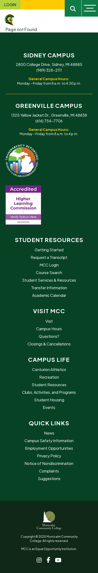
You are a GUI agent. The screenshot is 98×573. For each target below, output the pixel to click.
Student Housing (49, 399)
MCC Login (49, 264)
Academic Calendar (49, 295)
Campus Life (49, 359)
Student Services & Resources (49, 280)
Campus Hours (49, 328)
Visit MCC (49, 311)
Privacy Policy (49, 455)
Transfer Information (49, 287)
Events (49, 407)
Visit (49, 321)
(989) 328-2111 (49, 70)
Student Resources (49, 240)
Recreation (49, 377)
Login (10, 5)
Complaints (49, 470)
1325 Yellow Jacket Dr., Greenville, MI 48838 (49, 115)
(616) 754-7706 (49, 120)
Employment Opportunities (49, 448)
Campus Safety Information (49, 440)
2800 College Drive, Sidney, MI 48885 (49, 64)
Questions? (49, 336)
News (49, 433)
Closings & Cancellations (49, 343)
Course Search (49, 272)
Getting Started (49, 249)
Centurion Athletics (49, 369)
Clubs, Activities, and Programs (49, 392)
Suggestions (49, 478)
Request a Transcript (49, 257)
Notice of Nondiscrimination (49, 463)
